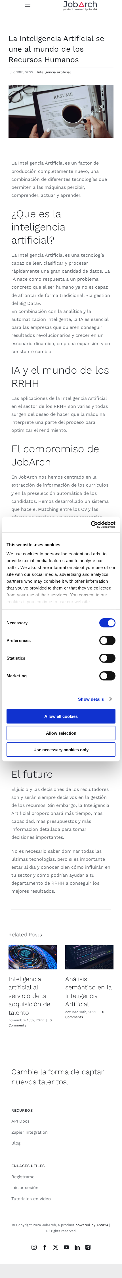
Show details (91, 698)
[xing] (88, 1247)
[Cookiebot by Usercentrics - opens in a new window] (90, 524)
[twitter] (55, 1247)
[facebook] (44, 1247)
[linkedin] (77, 1247)
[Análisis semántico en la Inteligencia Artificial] (89, 957)
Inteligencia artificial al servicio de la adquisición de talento (29, 995)
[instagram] (34, 1247)
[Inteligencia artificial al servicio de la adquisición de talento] (33, 957)
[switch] (107, 640)
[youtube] (66, 1247)
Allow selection (61, 732)
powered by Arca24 (91, 1225)
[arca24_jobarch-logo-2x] (80, 2)
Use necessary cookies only (61, 749)
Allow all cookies (61, 716)
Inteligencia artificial (54, 72)
